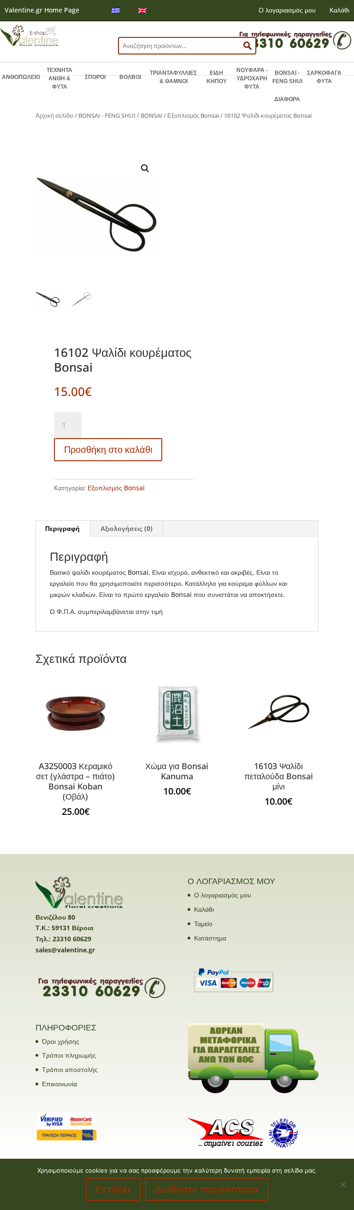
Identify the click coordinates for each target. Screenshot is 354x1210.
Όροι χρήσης (60, 1041)
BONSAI (151, 115)
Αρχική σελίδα (54, 115)
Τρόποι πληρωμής (69, 1055)
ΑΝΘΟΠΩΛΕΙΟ (21, 77)
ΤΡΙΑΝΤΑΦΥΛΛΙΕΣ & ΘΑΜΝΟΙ (173, 77)
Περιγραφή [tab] (62, 528)
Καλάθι (339, 10)
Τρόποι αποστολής (70, 1069)
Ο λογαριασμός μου (287, 10)
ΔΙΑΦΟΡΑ (287, 99)
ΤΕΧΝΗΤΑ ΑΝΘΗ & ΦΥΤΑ (59, 78)
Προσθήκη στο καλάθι (108, 449)
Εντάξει (113, 1189)
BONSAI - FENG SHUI (287, 77)
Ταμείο (203, 923)
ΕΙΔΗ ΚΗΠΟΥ (216, 77)
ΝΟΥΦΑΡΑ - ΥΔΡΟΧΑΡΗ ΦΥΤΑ (252, 78)
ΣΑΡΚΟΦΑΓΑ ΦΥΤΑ (324, 77)
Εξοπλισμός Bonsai (193, 115)
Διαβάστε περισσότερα (206, 1189)
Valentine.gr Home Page (42, 10)
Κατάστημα (210, 937)
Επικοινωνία (59, 1083)
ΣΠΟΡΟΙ (95, 77)
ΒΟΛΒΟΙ (130, 77)
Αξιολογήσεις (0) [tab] (126, 528)
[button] (145, 168)
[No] (342, 1184)
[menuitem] (115, 10)
